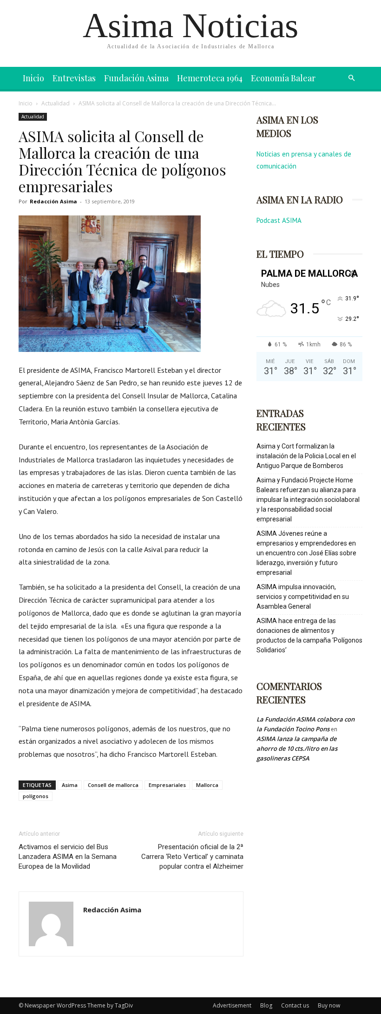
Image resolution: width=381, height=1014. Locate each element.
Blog (266, 1005)
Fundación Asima (136, 78)
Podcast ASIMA (279, 220)
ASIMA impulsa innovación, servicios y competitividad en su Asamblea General (302, 596)
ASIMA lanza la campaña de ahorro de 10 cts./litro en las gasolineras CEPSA (296, 748)
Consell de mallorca (113, 784)
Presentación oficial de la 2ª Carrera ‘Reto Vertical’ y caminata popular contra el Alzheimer (192, 857)
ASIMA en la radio (299, 199)
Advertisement (232, 1005)
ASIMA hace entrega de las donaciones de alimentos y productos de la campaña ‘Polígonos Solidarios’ (309, 635)
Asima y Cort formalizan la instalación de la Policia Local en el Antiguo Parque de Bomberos (306, 455)
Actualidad (55, 103)
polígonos (35, 796)
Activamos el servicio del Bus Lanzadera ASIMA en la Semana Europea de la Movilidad (68, 857)
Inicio (33, 78)
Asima (70, 784)
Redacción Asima (53, 201)
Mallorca (207, 784)
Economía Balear (283, 78)
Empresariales (167, 784)
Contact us (295, 1005)
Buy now (329, 1005)
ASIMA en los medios (287, 126)
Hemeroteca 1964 (210, 78)
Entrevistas (74, 78)
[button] (351, 78)
